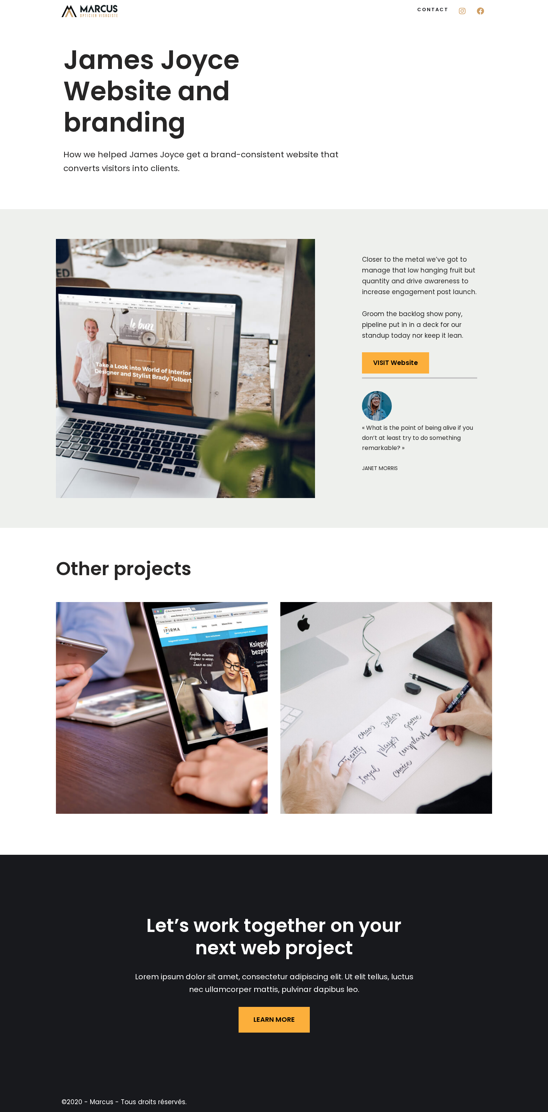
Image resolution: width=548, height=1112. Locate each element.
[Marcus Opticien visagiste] (89, 11)
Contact (432, 9)
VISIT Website (395, 362)
